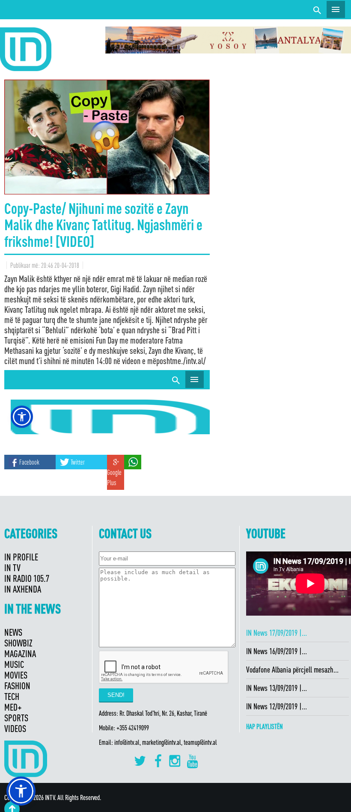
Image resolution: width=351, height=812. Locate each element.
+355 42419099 (132, 728)
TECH (11, 696)
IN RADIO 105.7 (26, 578)
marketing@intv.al (161, 742)
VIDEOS (15, 728)
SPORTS (16, 717)
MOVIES (15, 675)
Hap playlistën (264, 726)
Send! (116, 695)
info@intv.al (127, 742)
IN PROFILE (21, 556)
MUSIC (14, 664)
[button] (21, 791)
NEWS (13, 632)
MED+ (13, 707)
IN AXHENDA (22, 589)
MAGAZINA (20, 653)
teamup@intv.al (200, 742)
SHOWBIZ (18, 642)
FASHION (17, 685)
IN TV (12, 567)
